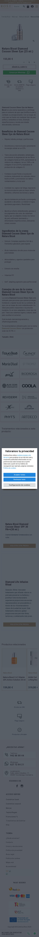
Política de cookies (9, 468)
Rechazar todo (19, 479)
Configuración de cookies (19, 485)
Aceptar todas (19, 475)
